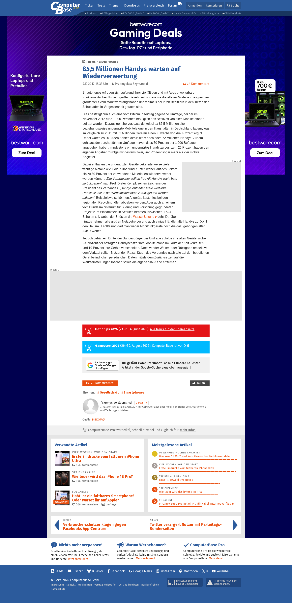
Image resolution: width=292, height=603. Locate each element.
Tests (101, 5)
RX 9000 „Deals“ (158, 13)
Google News (142, 571)
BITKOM (97, 419)
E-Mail (139, 402)
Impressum (57, 584)
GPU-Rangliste (210, 13)
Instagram (167, 571)
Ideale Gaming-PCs (185, 13)
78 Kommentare (101, 383)
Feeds (59, 571)
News (92, 61)
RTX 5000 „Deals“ (133, 13)
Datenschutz (58, 589)
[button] (233, 5)
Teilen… (201, 383)
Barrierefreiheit (150, 584)
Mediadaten (85, 584)
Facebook (118, 571)
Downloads (132, 5)
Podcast (92, 13)
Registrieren (214, 5)
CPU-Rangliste (232, 13)
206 (86, 504)
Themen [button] (114, 5)
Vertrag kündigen (129, 584)
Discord (77, 571)
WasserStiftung (143, 216)
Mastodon (191, 571)
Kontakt (70, 584)
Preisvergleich (154, 5)
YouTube (223, 571)
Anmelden (195, 5)
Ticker (89, 5)
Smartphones (108, 61)
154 (86, 465)
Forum (172, 5)
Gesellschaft (109, 392)
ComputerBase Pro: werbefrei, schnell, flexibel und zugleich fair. (141, 430)
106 (86, 481)
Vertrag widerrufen (105, 584)
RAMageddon (110, 13)
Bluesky (97, 571)
